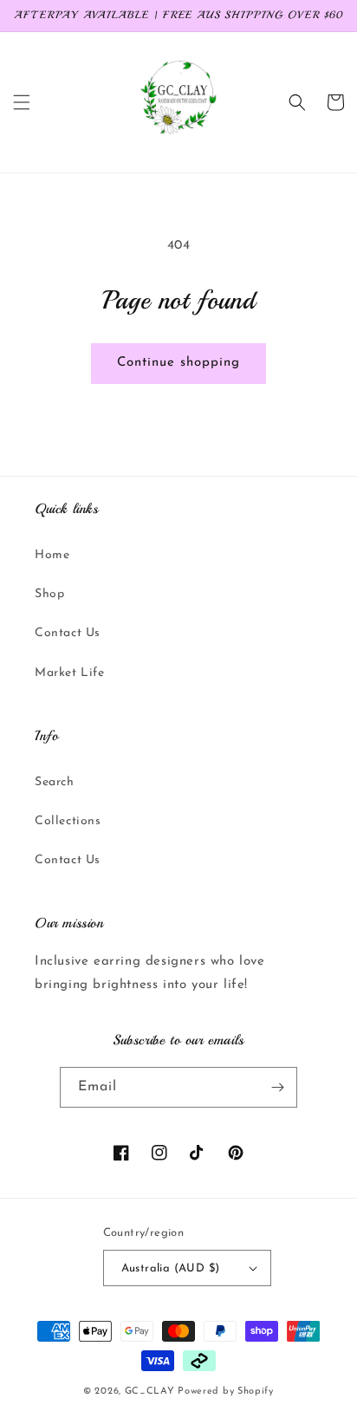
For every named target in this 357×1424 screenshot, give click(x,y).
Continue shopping (178, 362)
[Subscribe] (277, 1087)
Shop (49, 594)
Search (55, 782)
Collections (68, 821)
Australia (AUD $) (170, 1268)
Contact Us (68, 633)
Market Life (70, 672)
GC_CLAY (150, 1391)
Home (52, 555)
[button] (22, 102)
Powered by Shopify (226, 1391)
